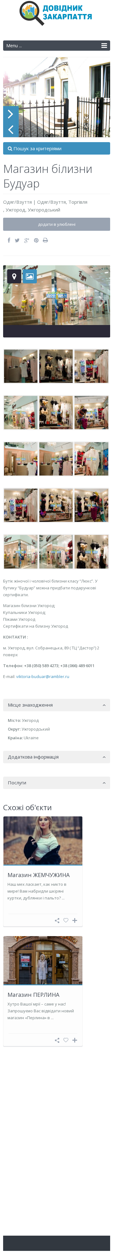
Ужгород (15, 210)
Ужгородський (44, 210)
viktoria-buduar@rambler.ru (42, 676)
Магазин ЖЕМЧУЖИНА (38, 875)
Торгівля (77, 202)
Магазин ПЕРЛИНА (33, 994)
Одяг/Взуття (17, 202)
